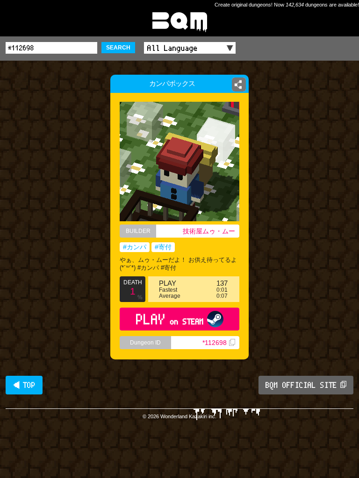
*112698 (214, 342)
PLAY (170, 319)
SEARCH (118, 47)
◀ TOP (24, 385)
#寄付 (163, 247)
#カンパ (134, 247)
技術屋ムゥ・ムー (209, 231)
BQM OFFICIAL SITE (301, 385)
